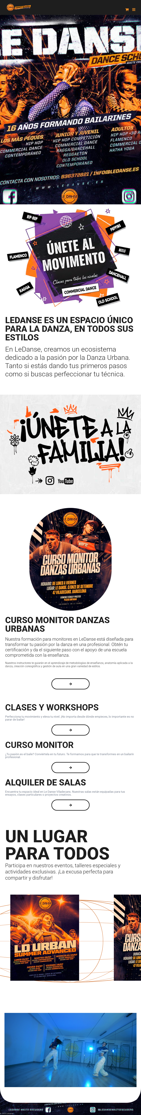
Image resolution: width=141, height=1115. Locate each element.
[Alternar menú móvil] (134, 9)
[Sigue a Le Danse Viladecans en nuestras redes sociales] (70, 404)
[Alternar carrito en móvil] (127, 9)
